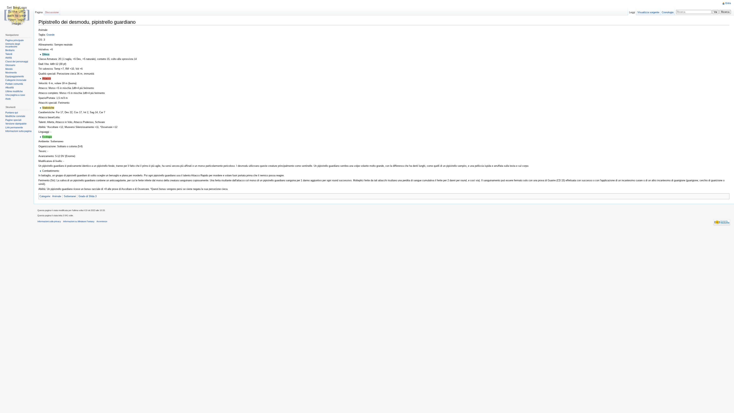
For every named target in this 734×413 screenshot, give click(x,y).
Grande (50, 34)
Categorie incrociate (15, 80)
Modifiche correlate (15, 116)
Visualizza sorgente (648, 12)
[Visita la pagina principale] (17, 15)
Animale (56, 196)
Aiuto (8, 99)
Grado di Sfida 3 (88, 196)
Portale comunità (14, 84)
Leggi (632, 12)
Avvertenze (102, 221)
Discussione (52, 12)
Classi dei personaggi (16, 61)
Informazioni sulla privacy (49, 221)
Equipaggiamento (14, 76)
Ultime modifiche (14, 91)
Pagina (39, 12)
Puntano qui (11, 112)
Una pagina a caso (15, 95)
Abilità (8, 57)
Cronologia (667, 12)
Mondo (9, 69)
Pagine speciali (13, 120)
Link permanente (14, 127)
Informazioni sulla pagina (18, 131)
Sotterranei (70, 196)
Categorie (45, 196)
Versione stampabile (16, 123)
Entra (728, 3)
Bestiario (10, 50)
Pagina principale (14, 40)
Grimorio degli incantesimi (12, 45)
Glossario (10, 65)
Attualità (9, 87)
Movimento (11, 72)
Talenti (8, 54)
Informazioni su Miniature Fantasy (78, 221)
